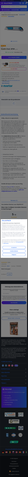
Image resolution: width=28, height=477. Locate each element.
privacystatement (19, 242)
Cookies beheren (14, 251)
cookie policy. (6, 243)
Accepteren (14, 247)
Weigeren (14, 254)
